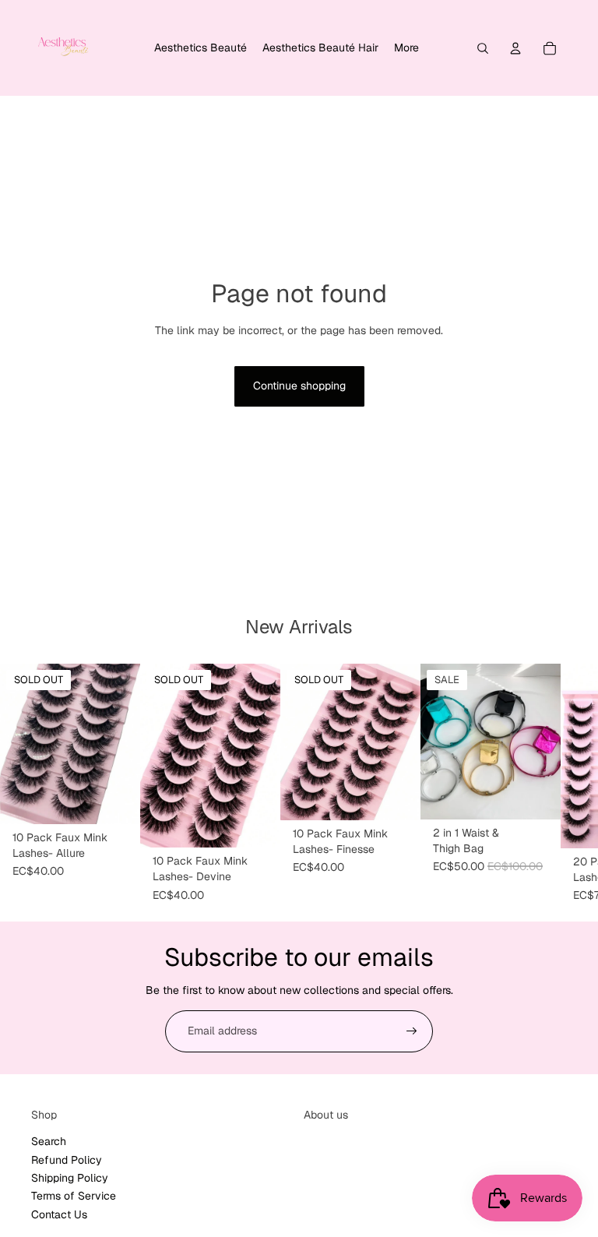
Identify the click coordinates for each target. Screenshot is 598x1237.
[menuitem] (200, 48)
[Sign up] (412, 1031)
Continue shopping (299, 386)
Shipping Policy (69, 1178)
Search (48, 1141)
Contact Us (59, 1214)
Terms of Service (73, 1196)
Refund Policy (66, 1160)
